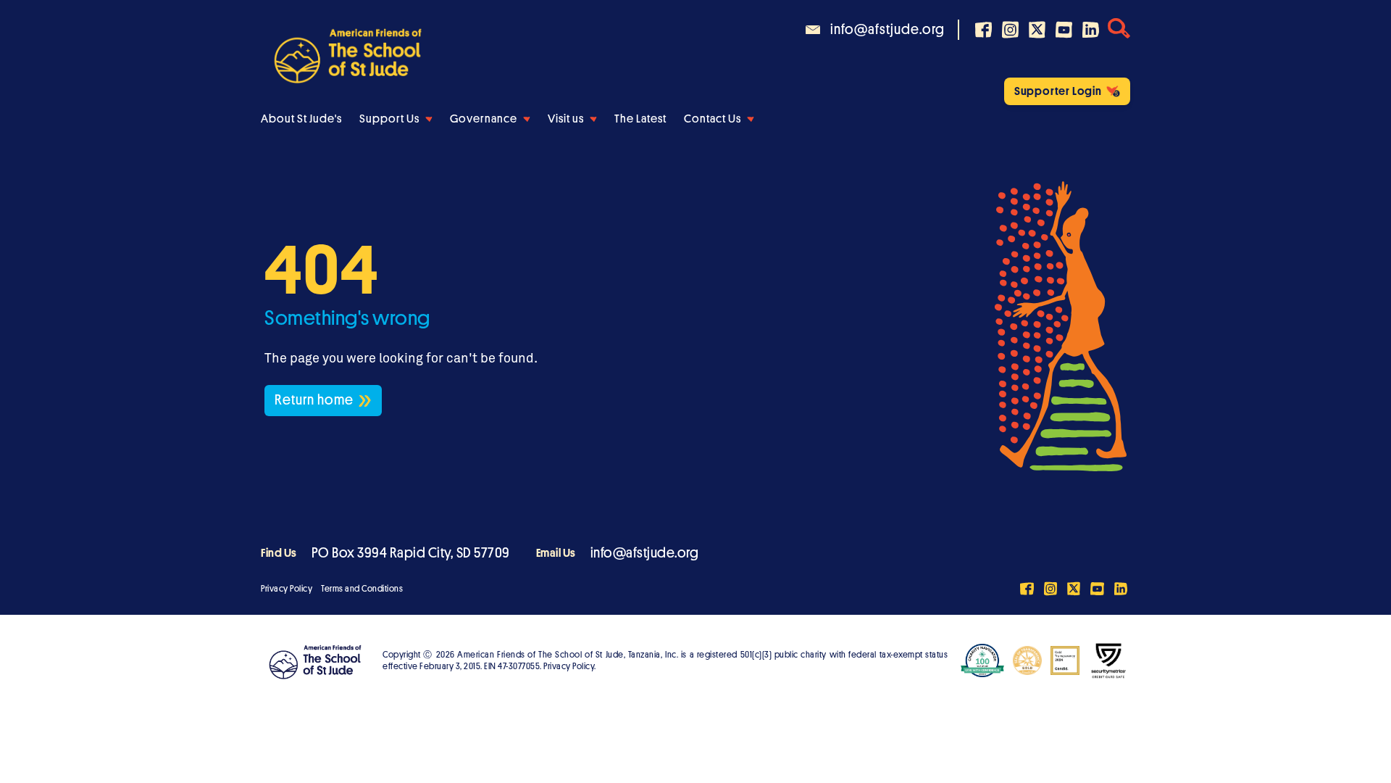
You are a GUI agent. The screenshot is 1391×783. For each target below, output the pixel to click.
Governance (483, 119)
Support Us (389, 119)
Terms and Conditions (362, 588)
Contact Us (712, 119)
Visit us (566, 119)
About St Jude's (301, 119)
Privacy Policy (286, 588)
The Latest (640, 119)
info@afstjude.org (644, 553)
